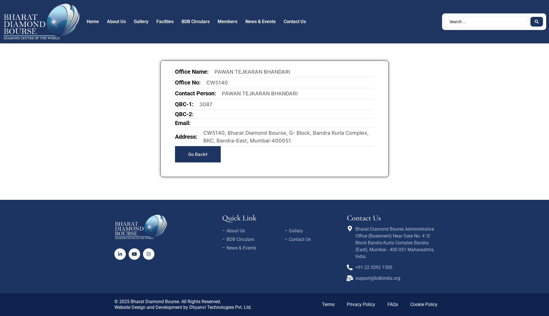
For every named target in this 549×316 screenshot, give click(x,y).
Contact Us (295, 21)
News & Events (260, 21)
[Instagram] (148, 254)
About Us (116, 21)
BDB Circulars (196, 21)
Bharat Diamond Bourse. (155, 301)
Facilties (165, 21)
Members (227, 21)
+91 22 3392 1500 (373, 267)
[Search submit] (536, 22)
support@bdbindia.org (377, 278)
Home (93, 21)
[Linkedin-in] (120, 254)
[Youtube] (134, 254)
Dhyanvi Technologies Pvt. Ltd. (220, 307)
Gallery (141, 21)
